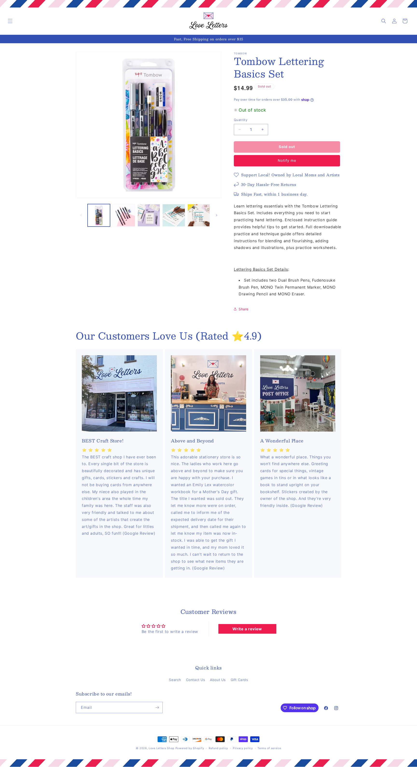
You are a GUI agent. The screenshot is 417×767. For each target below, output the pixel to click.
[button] (10, 21)
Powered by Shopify (189, 748)
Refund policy (218, 748)
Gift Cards (239, 680)
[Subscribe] (157, 707)
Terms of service (269, 748)
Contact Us (195, 680)
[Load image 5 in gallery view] (199, 215)
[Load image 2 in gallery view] (123, 215)
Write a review (247, 628)
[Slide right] (216, 215)
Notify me (287, 160)
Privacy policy (243, 748)
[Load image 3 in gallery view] (149, 215)
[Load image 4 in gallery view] (173, 215)
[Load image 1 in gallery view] (99, 215)
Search (175, 680)
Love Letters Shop (161, 748)
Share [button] (244, 309)
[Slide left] (81, 215)
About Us (218, 680)
